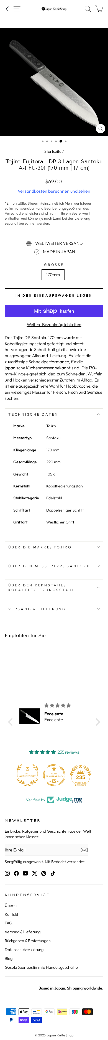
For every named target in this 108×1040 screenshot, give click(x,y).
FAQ (8, 923)
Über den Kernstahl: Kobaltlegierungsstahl (41, 587)
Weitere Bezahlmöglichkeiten (54, 324)
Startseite (52, 151)
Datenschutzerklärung (24, 949)
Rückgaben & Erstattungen (28, 940)
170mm (53, 274)
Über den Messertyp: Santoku (49, 566)
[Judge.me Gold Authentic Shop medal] (27, 775)
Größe (54, 264)
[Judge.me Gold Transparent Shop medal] (54, 775)
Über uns (12, 905)
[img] (65, 706)
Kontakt (11, 914)
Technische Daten (33, 414)
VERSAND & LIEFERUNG (37, 609)
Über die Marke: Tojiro (40, 547)
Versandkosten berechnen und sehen (54, 191)
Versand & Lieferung (22, 931)
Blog (8, 958)
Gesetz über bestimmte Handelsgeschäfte (41, 967)
